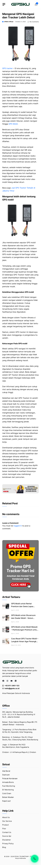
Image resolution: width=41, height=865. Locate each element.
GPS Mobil (13, 124)
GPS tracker (7, 68)
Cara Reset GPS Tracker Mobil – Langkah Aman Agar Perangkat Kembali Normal (24, 641)
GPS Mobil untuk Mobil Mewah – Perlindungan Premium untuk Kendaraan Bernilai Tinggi (24, 630)
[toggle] (4, 4)
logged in (18, 526)
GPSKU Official (8, 21)
